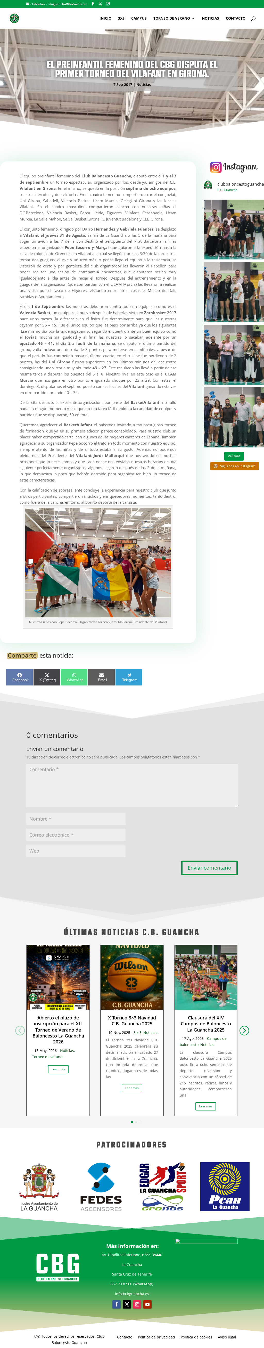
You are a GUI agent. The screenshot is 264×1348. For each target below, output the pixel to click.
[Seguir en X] (127, 1304)
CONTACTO (235, 19)
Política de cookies (196, 1337)
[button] (244, 1030)
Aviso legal (227, 1337)
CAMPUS (139, 19)
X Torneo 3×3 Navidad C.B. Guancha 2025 (132, 1021)
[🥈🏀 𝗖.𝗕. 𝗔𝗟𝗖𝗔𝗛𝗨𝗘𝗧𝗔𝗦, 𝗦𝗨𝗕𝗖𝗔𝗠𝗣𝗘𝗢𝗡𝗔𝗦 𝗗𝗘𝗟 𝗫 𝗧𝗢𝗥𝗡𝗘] (234, 292)
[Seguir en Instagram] (137, 1304)
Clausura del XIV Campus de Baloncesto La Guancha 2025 (206, 1024)
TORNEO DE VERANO (171, 19)
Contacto (124, 1337)
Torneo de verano (47, 1056)
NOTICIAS (210, 19)
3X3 (121, 19)
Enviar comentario (209, 867)
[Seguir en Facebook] (116, 1304)
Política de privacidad (156, 1337)
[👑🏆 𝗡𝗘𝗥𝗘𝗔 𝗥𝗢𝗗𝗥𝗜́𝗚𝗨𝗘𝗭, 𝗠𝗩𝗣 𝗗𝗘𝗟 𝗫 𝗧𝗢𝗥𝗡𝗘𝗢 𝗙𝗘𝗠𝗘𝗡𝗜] (234, 417)
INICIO (105, 19)
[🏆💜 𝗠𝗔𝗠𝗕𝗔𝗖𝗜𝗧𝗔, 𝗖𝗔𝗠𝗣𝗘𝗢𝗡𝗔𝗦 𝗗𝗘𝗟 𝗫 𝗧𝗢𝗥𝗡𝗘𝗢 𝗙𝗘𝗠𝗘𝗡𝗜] (234, 230)
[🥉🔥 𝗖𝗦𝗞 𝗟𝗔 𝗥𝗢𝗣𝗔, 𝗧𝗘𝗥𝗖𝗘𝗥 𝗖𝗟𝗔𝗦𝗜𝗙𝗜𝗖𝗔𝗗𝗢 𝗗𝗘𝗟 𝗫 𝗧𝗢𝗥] (234, 355)
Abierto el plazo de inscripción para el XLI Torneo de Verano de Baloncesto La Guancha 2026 (58, 1030)
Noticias (143, 84)
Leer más (58, 1069)
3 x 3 (138, 1032)
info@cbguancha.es (132, 1293)
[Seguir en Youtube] (147, 1304)
